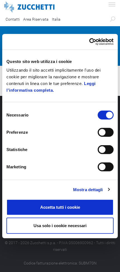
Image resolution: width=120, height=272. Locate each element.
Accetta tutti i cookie (60, 207)
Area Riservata (36, 19)
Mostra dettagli (88, 189)
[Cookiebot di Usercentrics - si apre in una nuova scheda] (89, 41)
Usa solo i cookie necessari (60, 225)
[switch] (106, 132)
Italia (56, 19)
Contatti (13, 19)
